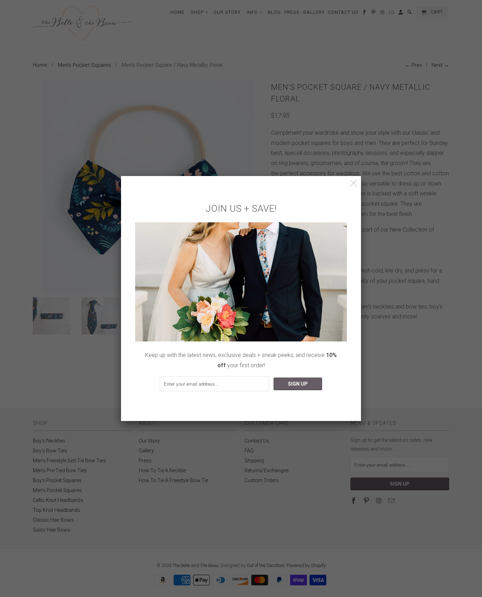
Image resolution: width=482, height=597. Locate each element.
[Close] (354, 183)
